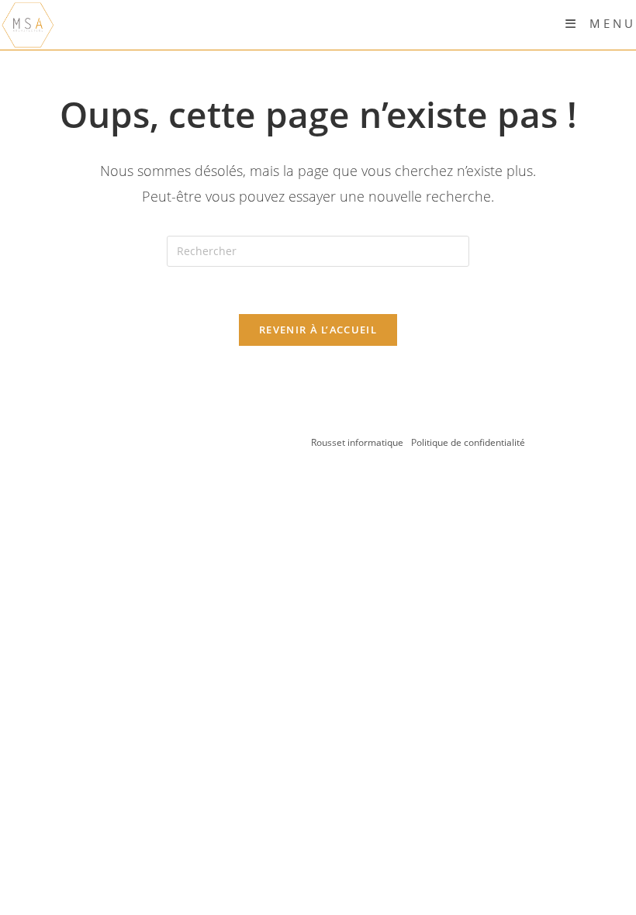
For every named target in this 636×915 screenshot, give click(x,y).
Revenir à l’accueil (318, 330)
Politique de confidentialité (468, 442)
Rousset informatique (358, 442)
